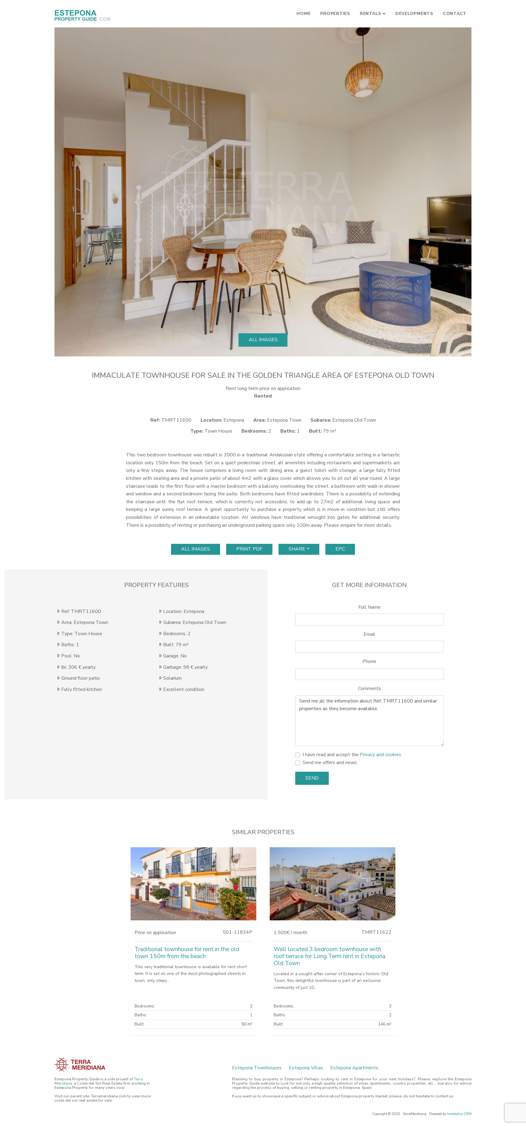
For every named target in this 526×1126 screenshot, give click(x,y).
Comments (369, 688)
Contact (455, 13)
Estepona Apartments (354, 1067)
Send (312, 778)
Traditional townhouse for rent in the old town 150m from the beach (187, 952)
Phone (369, 661)
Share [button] (297, 549)
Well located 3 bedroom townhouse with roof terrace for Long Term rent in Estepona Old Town (329, 956)
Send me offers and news (330, 762)
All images (263, 339)
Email (369, 634)
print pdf (249, 549)
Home (303, 13)
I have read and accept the (352, 754)
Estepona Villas (306, 1067)
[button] (65, 192)
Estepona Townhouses (257, 1067)
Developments (414, 13)
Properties (335, 13)
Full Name (369, 607)
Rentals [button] (370, 13)
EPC (340, 549)
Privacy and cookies (380, 754)
